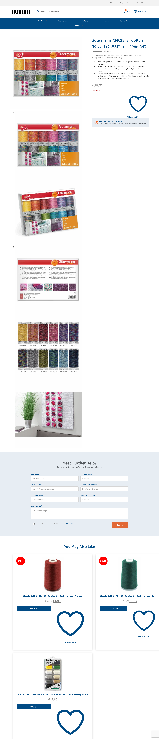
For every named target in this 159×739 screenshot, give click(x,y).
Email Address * (40, 485)
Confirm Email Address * (92, 485)
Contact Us (140, 3)
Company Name (86, 474)
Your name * (39, 474)
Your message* (40, 506)
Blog (121, 3)
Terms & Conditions (68, 524)
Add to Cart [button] (34, 608)
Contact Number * (41, 495)
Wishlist (113, 3)
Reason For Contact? (88, 495)
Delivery (129, 3)
